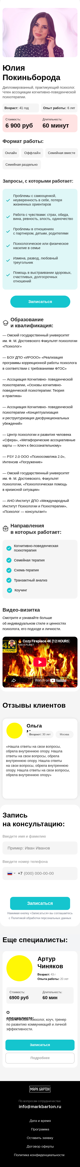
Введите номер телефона (25, 862)
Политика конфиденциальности (39, 1155)
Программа (40, 1129)
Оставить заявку (40, 1138)
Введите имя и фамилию (24, 836)
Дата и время (40, 1121)
